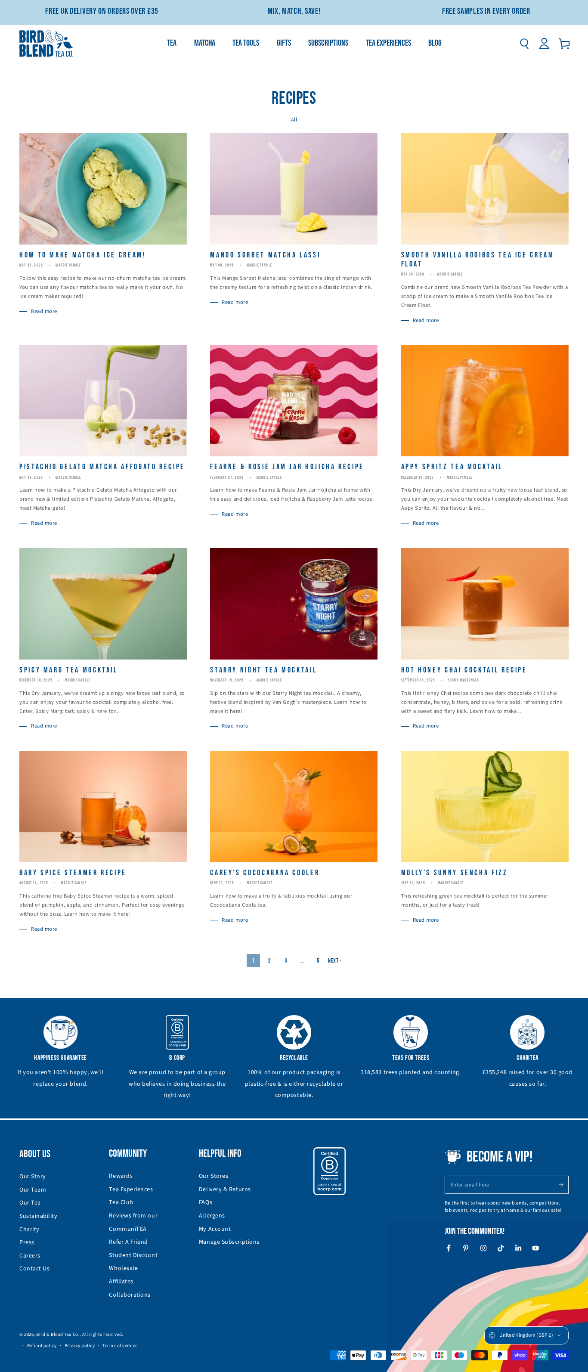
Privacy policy (80, 1345)
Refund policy (42, 1345)
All (294, 120)
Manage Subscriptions (229, 1242)
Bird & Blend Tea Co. (58, 1334)
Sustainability (38, 1216)
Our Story (32, 1176)
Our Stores (213, 1176)
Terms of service (120, 1345)
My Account (215, 1229)
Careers (29, 1255)
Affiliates (121, 1281)
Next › (334, 960)
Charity (29, 1229)
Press (26, 1242)
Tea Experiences (131, 1189)
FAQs (205, 1202)
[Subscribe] (563, 1184)
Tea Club (121, 1202)
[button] (524, 43)
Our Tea (30, 1203)
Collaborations (130, 1295)
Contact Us (34, 1268)
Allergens (212, 1215)
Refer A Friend (128, 1242)
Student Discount (133, 1255)
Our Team (32, 1190)
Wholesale (123, 1268)
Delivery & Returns (225, 1189)
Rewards (121, 1176)
